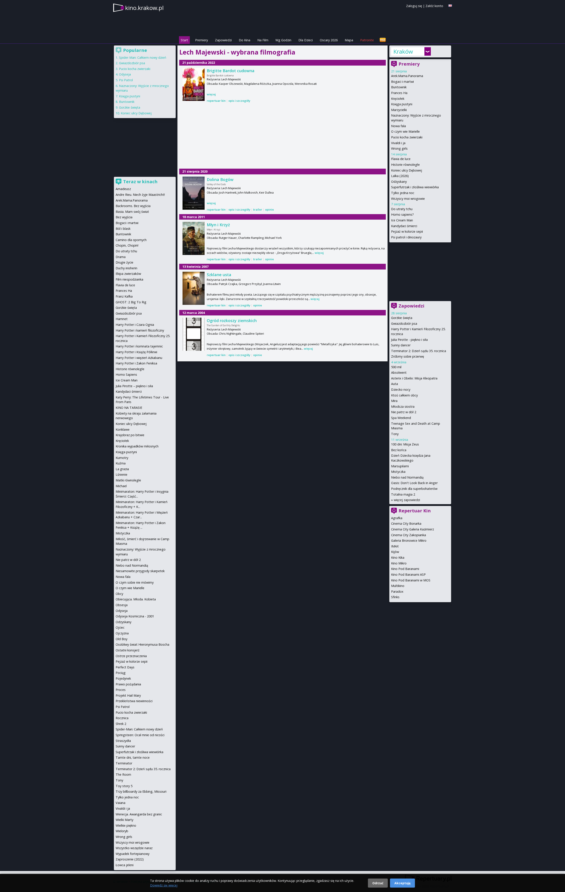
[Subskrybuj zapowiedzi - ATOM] (382, 40)
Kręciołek (397, 98)
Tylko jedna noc (402, 193)
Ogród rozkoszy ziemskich (232, 320)
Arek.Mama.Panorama (407, 76)
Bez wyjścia (124, 217)
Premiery (201, 40)
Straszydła (123, 741)
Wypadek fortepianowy (132, 854)
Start (184, 40)
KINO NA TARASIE (129, 407)
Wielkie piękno (126, 825)
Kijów (395, 552)
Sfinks (395, 597)
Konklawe (123, 429)
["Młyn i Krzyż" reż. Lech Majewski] (194, 238)
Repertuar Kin (415, 511)
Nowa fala (398, 126)
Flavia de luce (401, 159)
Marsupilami (400, 466)
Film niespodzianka (129, 279)
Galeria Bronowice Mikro (408, 540)
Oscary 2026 (329, 40)
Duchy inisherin (126, 268)
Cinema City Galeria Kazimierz (412, 529)
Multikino (397, 586)
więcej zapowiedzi (407, 500)
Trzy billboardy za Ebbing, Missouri (141, 791)
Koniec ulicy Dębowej (406, 170)
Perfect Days (125, 667)
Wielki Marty (124, 820)
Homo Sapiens (126, 374)
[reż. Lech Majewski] (194, 288)
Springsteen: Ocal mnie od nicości (140, 735)
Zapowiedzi (223, 40)
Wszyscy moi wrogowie (408, 198)
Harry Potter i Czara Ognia (135, 324)
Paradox (397, 591)
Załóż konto (434, 6)
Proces (121, 690)
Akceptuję (402, 883)
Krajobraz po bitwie (130, 435)
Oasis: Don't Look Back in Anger (414, 483)
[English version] (450, 5)
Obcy (119, 594)
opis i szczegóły (239, 101)
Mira (394, 401)
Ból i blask (123, 228)
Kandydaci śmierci (404, 226)
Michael (121, 486)
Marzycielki (399, 110)
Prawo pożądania (128, 684)
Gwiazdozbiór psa (404, 323)
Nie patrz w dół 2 (403, 412)
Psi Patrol (126, 80)
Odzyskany (399, 181)
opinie (269, 209)
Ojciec (120, 627)
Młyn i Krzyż (218, 224)
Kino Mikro (399, 563)
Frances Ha (399, 93)
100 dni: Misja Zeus (405, 444)
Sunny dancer (401, 345)
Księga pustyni (401, 104)
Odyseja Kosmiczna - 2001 (135, 616)
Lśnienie (121, 474)
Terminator (124, 763)
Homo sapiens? (402, 214)
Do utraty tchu (401, 209)
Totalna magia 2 (403, 494)
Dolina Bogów (220, 179)
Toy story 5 (124, 786)
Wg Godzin (283, 40)
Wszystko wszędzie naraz (134, 848)
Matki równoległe (128, 480)
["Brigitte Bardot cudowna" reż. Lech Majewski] (194, 84)
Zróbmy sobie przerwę (407, 356)
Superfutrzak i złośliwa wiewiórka (415, 187)
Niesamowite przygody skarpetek (140, 571)
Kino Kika (397, 557)
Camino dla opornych (131, 240)
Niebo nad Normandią (407, 477)
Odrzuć (377, 883)
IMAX (395, 546)
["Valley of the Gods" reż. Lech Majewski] (194, 193)
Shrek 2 (121, 724)
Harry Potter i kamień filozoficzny (140, 330)
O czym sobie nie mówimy (135, 582)
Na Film (262, 40)
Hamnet (122, 319)
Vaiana (120, 803)
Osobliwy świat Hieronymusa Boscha (142, 644)
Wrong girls (399, 148)
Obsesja (122, 605)
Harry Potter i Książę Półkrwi (136, 352)
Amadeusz (123, 189)
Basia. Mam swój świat (132, 211)
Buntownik (399, 87)
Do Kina (244, 40)
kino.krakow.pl (144, 8)
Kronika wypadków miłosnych (137, 446)
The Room (123, 774)
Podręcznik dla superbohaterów (414, 489)
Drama (121, 257)
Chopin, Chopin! (127, 245)
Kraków (403, 51)
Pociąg (121, 673)
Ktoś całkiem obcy (404, 395)
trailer (257, 209)
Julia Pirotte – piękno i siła (134, 386)
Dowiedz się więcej (163, 885)
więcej (211, 94)
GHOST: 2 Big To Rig (131, 302)
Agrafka (396, 518)
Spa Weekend (401, 418)
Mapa (349, 40)
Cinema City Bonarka (406, 523)
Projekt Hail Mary (128, 695)
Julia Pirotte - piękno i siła (409, 340)
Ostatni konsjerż (127, 650)
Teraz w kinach (140, 182)
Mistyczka (398, 472)
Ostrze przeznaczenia (131, 656)
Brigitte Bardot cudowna (230, 70)
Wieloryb (122, 831)
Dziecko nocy (400, 389)
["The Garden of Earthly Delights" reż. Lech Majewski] (194, 334)
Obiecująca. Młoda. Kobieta (136, 599)
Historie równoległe (405, 164)
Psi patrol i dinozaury (406, 237)
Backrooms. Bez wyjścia (133, 206)
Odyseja (125, 74)
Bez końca (398, 450)
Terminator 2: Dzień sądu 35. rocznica (418, 351)
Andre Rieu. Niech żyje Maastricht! (140, 194)
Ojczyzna (122, 633)
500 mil (396, 367)
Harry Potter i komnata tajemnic (139, 346)
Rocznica (122, 718)
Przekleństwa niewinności (134, 701)
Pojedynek (123, 678)
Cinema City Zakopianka (408, 535)
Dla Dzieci (305, 40)
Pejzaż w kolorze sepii (407, 231)
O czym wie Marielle (405, 131)
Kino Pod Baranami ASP (408, 574)
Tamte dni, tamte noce (133, 757)
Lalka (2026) (400, 176)
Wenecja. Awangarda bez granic (139, 814)
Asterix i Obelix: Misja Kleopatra (414, 378)
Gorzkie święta (401, 318)
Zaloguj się (414, 6)
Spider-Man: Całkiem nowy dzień (142, 57)
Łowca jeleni (125, 865)
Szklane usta (219, 274)
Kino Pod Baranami (405, 569)
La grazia (122, 469)
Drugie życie (124, 262)
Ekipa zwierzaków (128, 274)
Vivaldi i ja (398, 143)
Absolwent (399, 372)
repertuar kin (216, 101)
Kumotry (122, 458)
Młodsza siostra (402, 406)
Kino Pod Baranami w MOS (410, 580)
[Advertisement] (282, 136)
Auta (394, 384)
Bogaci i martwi (402, 81)
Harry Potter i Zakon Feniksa (136, 363)
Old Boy (121, 639)
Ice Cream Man (402, 220)
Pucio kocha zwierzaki (406, 137)
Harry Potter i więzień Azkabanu (139, 358)
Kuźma (121, 463)
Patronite (367, 40)
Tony (395, 434)
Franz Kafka (124, 296)
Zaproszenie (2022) (130, 859)
